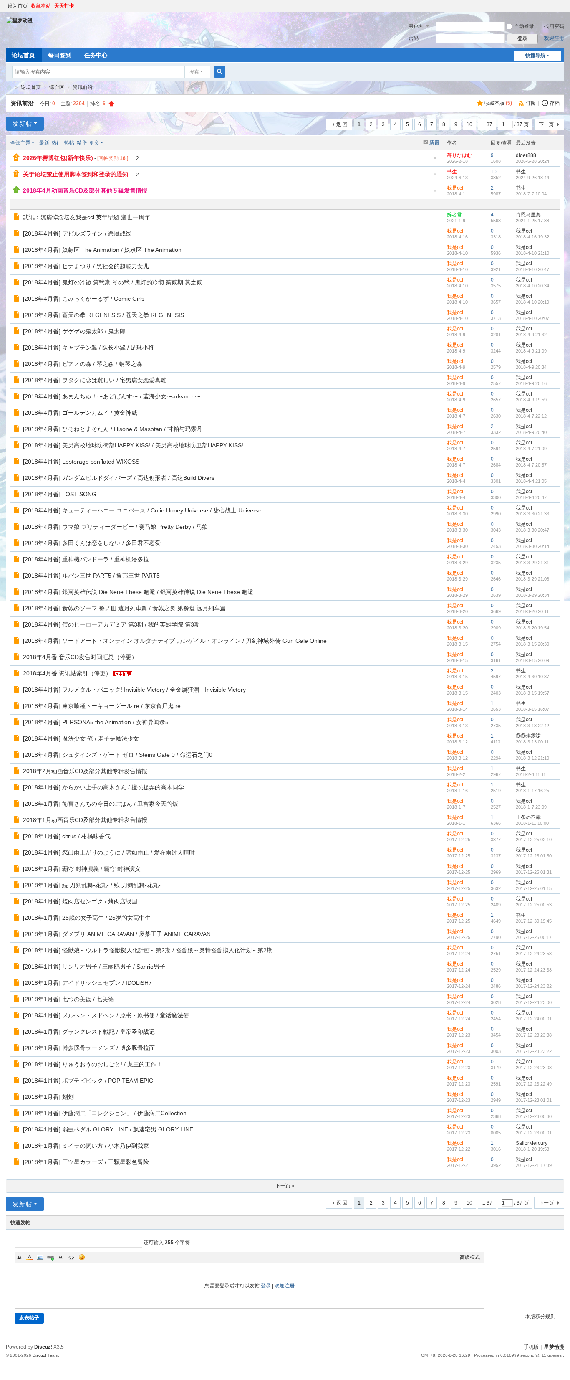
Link (50, 1257)
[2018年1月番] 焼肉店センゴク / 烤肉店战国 (80, 901)
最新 (44, 143)
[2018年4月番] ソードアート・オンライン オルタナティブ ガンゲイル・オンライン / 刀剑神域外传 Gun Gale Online (175, 640)
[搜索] (219, 72)
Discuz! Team (45, 1355)
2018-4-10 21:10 (532, 253)
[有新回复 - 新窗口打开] (17, 218)
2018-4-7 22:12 (531, 416)
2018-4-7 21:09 (531, 448)
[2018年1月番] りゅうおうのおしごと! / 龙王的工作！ (92, 1064)
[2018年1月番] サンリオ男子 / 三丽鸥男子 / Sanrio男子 (94, 966)
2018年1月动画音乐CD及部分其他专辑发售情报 (85, 820)
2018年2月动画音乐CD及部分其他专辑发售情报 (85, 771)
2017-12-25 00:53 (534, 904)
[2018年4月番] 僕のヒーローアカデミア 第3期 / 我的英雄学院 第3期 (111, 624)
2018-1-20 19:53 (532, 1149)
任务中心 (96, 55)
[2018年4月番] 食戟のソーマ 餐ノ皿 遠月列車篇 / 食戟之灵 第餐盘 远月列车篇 (124, 608)
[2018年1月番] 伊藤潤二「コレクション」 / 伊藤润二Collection (105, 1113)
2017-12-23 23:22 (534, 1051)
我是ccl (455, 188)
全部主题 (20, 143)
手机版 (531, 1347)
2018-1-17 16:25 (532, 790)
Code (71, 1257)
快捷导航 (535, 55)
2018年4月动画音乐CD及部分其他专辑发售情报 (85, 190)
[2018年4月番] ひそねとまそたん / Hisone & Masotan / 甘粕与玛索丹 (112, 429)
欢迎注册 (554, 38)
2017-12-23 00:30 (534, 1116)
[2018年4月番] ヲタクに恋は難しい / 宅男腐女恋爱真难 (94, 380)
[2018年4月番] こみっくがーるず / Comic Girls (83, 298)
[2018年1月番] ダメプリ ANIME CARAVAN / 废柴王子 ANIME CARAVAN (117, 934)
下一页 (546, 124)
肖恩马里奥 (528, 215)
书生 (452, 172)
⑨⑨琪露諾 (528, 736)
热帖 (69, 143)
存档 (555, 103)
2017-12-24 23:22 (534, 986)
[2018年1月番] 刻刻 (48, 1096)
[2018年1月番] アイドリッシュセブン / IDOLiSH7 (87, 982)
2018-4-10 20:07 (532, 318)
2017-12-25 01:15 (534, 888)
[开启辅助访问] (562, 6)
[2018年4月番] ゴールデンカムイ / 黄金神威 (80, 412)
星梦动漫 (9, 87)
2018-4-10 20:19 (532, 301)
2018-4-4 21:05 (531, 481)
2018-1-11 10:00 (532, 823)
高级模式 (470, 1257)
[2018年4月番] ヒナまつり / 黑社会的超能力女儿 (86, 266)
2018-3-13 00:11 (532, 741)
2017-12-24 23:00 (534, 1002)
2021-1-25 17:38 (532, 220)
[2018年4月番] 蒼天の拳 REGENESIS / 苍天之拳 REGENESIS (103, 315)
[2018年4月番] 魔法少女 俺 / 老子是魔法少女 (81, 738)
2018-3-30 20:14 (532, 546)
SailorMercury (531, 1143)
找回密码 (554, 26)
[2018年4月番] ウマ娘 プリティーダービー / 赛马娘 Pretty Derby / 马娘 (115, 526)
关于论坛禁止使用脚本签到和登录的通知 (75, 174)
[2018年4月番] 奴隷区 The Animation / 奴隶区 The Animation (102, 249)
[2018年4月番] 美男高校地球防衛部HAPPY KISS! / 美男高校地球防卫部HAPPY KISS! (133, 445)
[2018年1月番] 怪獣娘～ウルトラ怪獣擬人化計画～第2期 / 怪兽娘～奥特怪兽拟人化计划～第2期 (147, 950)
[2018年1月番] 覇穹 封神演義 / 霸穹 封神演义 (82, 868)
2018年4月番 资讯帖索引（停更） (67, 673)
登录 (266, 1286)
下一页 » (285, 1186)
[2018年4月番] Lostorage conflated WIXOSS (81, 461)
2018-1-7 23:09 (531, 806)
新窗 (434, 142)
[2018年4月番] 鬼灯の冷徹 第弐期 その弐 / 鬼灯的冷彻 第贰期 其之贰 (112, 282)
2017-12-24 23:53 (534, 953)
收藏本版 (498, 103)
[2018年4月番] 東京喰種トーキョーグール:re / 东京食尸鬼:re (102, 706)
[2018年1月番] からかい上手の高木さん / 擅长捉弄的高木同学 (103, 787)
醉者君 (454, 215)
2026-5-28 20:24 (532, 161)
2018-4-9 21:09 (531, 350)
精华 (82, 143)
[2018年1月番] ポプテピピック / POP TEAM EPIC (88, 1080)
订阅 (531, 103)
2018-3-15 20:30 (532, 644)
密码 (414, 38)
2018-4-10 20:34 (532, 285)
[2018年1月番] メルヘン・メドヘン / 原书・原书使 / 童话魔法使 (106, 1015)
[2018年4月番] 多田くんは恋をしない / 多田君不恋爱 (92, 543)
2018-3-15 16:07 (532, 709)
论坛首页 (23, 55)
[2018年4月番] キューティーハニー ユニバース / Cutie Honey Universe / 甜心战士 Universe (142, 510)
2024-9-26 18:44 (532, 177)
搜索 (194, 72)
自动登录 (524, 26)
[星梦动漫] (19, 20)
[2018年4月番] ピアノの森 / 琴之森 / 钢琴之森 (82, 363)
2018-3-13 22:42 (532, 725)
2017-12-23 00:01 (534, 1132)
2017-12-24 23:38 (534, 969)
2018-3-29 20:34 (532, 595)
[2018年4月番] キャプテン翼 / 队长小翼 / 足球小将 (88, 347)
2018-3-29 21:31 (532, 562)
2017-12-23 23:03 (534, 1067)
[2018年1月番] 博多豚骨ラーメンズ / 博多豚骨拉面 (89, 1048)
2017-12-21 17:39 (534, 1165)
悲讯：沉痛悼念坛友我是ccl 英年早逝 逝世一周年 (86, 217)
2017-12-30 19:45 (534, 920)
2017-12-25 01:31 (534, 872)
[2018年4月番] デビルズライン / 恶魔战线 (77, 233)
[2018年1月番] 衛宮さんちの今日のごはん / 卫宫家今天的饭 (100, 803)
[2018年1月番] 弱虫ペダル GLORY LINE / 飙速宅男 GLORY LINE (108, 1129)
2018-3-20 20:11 (532, 611)
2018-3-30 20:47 (532, 530)
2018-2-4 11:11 (531, 774)
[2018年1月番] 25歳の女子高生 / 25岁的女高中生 (87, 917)
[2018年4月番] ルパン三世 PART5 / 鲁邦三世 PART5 (91, 575)
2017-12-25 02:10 (534, 839)
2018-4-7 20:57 (531, 464)
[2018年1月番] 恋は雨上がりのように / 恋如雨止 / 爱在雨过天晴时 (109, 852)
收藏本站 (41, 6)
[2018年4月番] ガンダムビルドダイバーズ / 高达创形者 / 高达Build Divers (118, 477)
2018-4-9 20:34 (531, 367)
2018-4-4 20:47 (531, 497)
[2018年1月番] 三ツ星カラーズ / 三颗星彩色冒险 (86, 1162)
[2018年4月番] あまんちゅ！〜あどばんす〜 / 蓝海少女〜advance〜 (112, 396)
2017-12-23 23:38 (534, 1035)
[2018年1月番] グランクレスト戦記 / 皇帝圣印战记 (89, 1031)
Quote (61, 1257)
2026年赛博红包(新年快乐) (58, 158)
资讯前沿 (83, 87)
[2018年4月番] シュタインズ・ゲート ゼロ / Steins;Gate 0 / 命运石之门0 (117, 754)
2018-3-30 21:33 (532, 513)
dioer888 (526, 155)
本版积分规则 (540, 1316)
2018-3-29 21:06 (532, 578)
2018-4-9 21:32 (531, 334)
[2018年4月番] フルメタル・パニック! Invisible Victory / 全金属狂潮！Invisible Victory (134, 689)
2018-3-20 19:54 (532, 627)
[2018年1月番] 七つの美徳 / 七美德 (68, 999)
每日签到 (59, 55)
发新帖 (23, 123)
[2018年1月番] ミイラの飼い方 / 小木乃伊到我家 (86, 1145)
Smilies (82, 1257)
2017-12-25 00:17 (534, 937)
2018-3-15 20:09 (532, 660)
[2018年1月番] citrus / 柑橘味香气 (67, 836)
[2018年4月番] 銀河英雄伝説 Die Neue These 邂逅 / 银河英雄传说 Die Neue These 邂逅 (138, 592)
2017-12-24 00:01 (534, 1018)
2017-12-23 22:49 (534, 1083)
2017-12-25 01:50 (534, 855)
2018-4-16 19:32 (532, 236)
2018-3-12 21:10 (532, 758)
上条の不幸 (528, 817)
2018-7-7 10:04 (531, 193)
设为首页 (18, 6)
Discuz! (43, 1347)
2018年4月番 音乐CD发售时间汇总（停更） (80, 657)
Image (40, 1257)
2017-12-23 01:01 (534, 1100)
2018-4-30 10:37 (532, 676)
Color (29, 1257)
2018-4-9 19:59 (531, 399)
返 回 (342, 124)
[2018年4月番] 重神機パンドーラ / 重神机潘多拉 (86, 559)
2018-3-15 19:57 (532, 692)
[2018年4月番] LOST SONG (59, 494)
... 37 (487, 124)
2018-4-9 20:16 (531, 383)
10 (469, 124)
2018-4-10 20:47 (532, 269)
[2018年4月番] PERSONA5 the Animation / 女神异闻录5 (96, 722)
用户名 (415, 26)
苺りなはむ (459, 155)
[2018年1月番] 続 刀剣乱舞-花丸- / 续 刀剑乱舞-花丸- (92, 885)
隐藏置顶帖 (434, 160)
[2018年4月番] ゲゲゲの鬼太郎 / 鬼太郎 (74, 331)
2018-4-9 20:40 (531, 432)
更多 (94, 143)
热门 (57, 143)
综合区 (56, 87)
